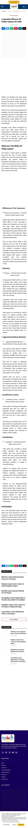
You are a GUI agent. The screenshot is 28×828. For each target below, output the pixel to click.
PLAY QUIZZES (14, 2)
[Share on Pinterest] (16, 28)
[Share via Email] (24, 28)
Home (2, 763)
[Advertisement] (14, 77)
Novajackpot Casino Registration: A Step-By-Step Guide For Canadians (18, 659)
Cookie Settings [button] (6, 824)
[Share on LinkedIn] (20, 28)
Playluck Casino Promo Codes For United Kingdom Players (18, 641)
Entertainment (14, 15)
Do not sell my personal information (11, 821)
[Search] (26, 6)
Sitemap (3, 776)
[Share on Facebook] (3, 28)
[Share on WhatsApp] (12, 28)
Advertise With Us (5, 772)
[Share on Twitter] (7, 28)
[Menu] (2, 6)
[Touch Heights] (14, 6)
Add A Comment (14, 619)
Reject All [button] (14, 824)
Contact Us (3, 767)
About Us (3, 765)
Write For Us (4, 774)
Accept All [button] (21, 824)
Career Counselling (5, 770)
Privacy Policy (4, 779)
